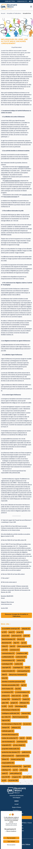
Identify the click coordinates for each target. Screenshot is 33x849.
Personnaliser (11, 844)
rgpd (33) (27, 766)
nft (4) (29, 738)
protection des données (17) (11, 752)
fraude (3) (26, 699)
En (31, 1)
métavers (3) (16, 727)
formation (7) (16, 699)
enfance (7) (5, 696)
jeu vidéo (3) (6, 717)
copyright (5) (6, 667)
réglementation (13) (22, 756)
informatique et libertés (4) (10, 710)
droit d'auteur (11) (7, 688)
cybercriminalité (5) (8, 671)
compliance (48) (22, 653)
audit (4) (26, 635)
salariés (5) (23, 770)
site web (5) (27, 777)
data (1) (4, 674)
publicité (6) (26, 752)
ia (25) (4, 706)
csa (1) (27, 667)
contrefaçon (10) (7, 664)
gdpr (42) (5, 703)
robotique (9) (6, 770)
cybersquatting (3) (23, 671)
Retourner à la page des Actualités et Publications (16, 615)
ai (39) (4, 632)
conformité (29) (21, 657)
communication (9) (8, 653)
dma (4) (4, 678)
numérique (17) (21, 741)
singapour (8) (16, 777)
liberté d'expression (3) (20, 717)
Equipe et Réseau (16, 807)
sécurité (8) (6, 777)
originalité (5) (6, 745)
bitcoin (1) (20, 639)
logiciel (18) (6, 720)
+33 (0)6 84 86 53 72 (22, 1)
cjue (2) (12, 646)
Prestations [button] (16, 810)
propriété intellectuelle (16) (10, 748)
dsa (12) (17, 688)
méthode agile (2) (7, 731)
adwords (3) (26, 628)
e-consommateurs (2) (22, 692)
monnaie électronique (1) (10, 734)
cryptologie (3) (18, 667)
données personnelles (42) (10, 685)
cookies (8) (18, 664)
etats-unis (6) (16, 696)
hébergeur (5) (24, 703)
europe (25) (6, 699)
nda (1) (22, 738)
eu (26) (25, 696)
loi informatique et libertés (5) (11, 724)
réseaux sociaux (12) (17, 759)
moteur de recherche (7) (10, 738)
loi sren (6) (27, 724)
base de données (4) (8, 639)
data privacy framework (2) (17, 674)
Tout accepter (11, 838)
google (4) (14, 703)
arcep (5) (20, 632)
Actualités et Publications (14, 13)
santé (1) (4, 773)
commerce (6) (14, 650)
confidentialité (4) (8, 657)
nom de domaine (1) (8, 741)
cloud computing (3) (23, 646)
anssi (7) (11, 632)
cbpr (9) (16, 643)
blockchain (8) (6, 643)
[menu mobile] (31, 6)
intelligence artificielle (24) (10, 713)
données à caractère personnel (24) (13, 681)
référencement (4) (8, 756)
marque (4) (5, 727)
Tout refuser (11, 841)
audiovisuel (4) (16, 635)
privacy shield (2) (19, 745)
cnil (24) (5, 650)
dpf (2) (23, 685)
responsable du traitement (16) (11, 766)
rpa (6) (15, 770)
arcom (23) (5, 635)
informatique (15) (20, 706)
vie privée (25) (13, 780)
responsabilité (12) (8, 763)
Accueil (3, 13)
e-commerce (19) (7, 692)
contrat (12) (20, 660)
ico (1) (11, 706)
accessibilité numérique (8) (11, 628)
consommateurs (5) (8, 660)
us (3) (4, 780)
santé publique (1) (15, 773)
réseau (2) (5, 759)
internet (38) (26, 713)
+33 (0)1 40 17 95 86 (10, 1)
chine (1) (5, 646)
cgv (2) (23, 643)
